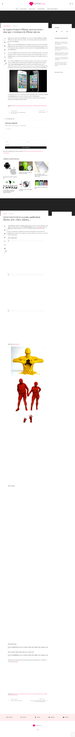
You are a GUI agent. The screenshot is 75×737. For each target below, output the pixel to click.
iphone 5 (26, 105)
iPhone (19, 105)
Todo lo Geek (23, 9)
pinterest (52, 717)
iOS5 (16, 105)
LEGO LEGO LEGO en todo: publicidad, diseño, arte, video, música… (21, 218)
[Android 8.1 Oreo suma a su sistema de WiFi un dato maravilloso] (26, 166)
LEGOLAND (39, 228)
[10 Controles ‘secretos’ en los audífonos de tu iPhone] (26, 184)
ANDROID (14, 105)
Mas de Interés (41, 9)
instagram (10, 717)
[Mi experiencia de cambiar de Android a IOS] (10, 168)
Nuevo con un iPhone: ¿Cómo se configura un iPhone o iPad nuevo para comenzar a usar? (40, 175)
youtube (66, 717)
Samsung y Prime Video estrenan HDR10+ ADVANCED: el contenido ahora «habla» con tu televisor (61, 53)
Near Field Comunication (33, 105)
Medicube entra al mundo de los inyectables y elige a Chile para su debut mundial (61, 43)
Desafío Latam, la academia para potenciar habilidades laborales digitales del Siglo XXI (8, 191)
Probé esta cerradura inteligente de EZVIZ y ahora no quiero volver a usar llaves (61, 58)
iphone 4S (23, 105)
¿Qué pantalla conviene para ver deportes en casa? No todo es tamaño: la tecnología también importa (61, 64)
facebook (24, 717)
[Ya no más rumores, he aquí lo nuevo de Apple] (41, 182)
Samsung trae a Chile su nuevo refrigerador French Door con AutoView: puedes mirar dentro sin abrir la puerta (62, 48)
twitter (38, 717)
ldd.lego (16, 661)
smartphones (41, 105)
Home (37, 729)
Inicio (17, 9)
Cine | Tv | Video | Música (52, 9)
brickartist (16, 344)
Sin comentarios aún (10, 118)
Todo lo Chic (32, 9)
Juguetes (5, 213)
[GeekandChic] (37, 4)
